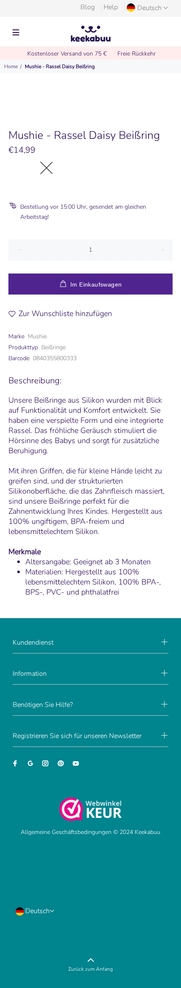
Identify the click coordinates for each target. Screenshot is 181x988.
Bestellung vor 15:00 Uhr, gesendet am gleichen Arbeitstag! (83, 212)
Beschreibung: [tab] (34, 380)
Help (111, 7)
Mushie (37, 336)
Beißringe (53, 347)
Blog (87, 7)
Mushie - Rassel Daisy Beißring (60, 66)
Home (11, 66)
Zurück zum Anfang (90, 969)
